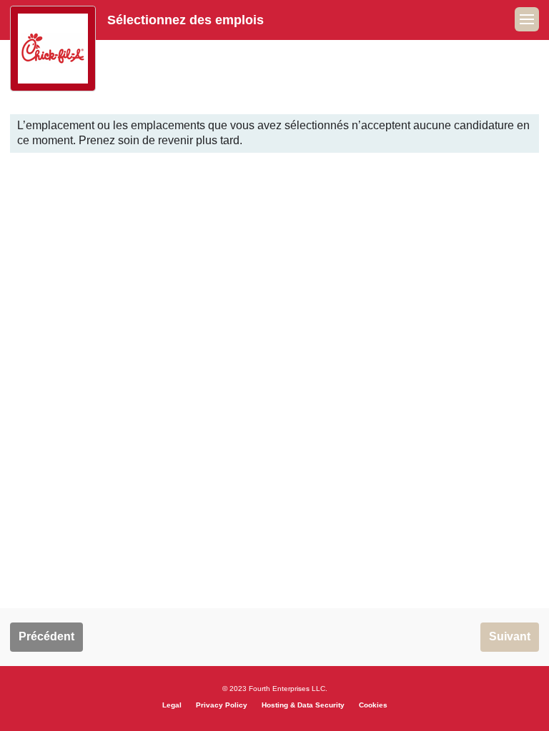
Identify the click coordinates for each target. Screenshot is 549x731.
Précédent (46, 636)
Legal (172, 705)
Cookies (373, 705)
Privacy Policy (221, 705)
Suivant (509, 636)
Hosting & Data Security (303, 705)
